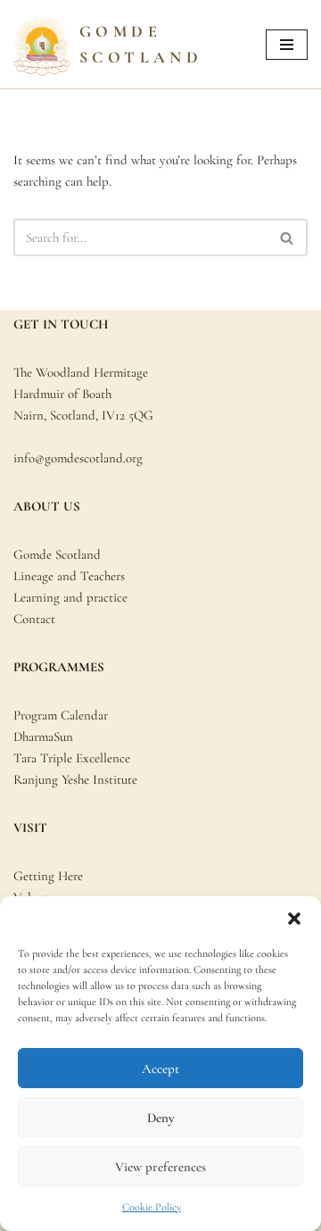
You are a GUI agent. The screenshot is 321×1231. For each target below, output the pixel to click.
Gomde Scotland (57, 554)
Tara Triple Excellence (71, 758)
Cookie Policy (151, 1207)
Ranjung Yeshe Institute (75, 779)
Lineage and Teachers (69, 576)
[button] (294, 918)
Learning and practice (70, 597)
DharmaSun (43, 736)
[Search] (288, 237)
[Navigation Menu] (287, 44)
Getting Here (48, 876)
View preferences (160, 1167)
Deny (160, 1118)
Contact (34, 619)
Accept (160, 1068)
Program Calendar (60, 715)
